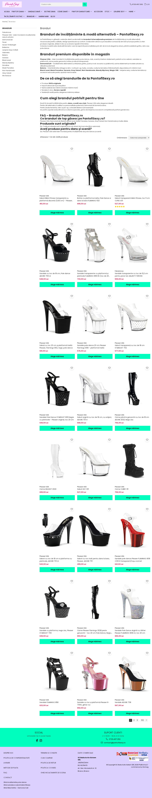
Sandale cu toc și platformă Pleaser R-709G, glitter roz (93, 703)
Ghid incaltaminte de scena (53, 772)
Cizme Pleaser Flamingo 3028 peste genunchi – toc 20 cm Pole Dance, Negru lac (94, 631)
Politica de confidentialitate (17, 758)
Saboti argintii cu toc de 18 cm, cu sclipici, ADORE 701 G (94, 418)
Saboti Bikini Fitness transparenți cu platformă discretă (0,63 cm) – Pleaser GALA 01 (56, 199)
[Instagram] (40, 741)
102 (142, 720)
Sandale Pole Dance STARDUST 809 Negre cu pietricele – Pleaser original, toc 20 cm (57, 418)
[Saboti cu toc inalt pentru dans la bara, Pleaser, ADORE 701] (94, 530)
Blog (53, 16)
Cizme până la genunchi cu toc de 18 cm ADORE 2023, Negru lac (132, 418)
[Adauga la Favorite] (72, 149)
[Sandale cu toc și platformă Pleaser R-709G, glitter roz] (94, 674)
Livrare (7, 762)
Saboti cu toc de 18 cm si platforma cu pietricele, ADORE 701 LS (56, 559)
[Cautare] (85, 4)
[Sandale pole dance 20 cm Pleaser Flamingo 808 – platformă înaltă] (94, 317)
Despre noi (8, 753)
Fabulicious (6, 32)
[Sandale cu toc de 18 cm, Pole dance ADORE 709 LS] (57, 245)
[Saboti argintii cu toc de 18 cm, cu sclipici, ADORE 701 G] (94, 389)
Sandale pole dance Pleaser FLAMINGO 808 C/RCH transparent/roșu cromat (132, 559)
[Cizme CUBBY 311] (132, 461)
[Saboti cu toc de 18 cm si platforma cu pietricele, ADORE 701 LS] (57, 530)
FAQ (5, 772)
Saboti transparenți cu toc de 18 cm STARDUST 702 (130, 346)
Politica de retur (48, 762)
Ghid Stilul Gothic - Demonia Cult (16, 788)
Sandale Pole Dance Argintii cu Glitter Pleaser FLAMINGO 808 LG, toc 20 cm (130, 631)
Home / (5, 21)
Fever (4, 42)
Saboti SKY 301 (83, 489)
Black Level (6, 60)
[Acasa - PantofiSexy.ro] (14, 4)
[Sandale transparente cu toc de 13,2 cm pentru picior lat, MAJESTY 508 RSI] (132, 245)
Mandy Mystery (8, 63)
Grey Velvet (6, 73)
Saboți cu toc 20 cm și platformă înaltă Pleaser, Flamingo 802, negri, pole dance (56, 346)
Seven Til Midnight (9, 45)
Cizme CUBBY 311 (121, 489)
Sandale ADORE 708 (123, 702)
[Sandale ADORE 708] (132, 674)
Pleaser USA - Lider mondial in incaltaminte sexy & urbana (18, 36)
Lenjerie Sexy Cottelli (10, 50)
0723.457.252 (114, 739)
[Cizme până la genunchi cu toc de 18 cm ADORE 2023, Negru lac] (132, 389)
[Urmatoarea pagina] (146, 720)
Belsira (5, 55)
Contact (8, 777)
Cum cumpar (46, 758)
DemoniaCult (7, 40)
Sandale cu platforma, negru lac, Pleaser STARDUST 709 (56, 631)
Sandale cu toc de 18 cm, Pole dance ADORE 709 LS (55, 274)
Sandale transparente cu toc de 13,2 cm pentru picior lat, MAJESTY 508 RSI (131, 274)
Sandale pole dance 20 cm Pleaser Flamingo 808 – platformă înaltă (91, 346)
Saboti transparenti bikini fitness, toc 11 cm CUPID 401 (132, 199)
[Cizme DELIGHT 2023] (57, 461)
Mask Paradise (8, 68)
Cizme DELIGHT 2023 (48, 489)
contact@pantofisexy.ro (114, 742)
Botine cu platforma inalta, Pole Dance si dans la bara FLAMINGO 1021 (94, 199)
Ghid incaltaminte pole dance (15, 782)
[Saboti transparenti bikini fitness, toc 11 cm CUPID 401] (132, 170)
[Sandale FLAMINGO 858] (57, 674)
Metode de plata (11, 767)
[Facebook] (37, 741)
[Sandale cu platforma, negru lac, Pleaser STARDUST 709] (57, 602)
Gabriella (6, 52)
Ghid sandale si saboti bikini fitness (17, 785)
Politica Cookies (48, 767)
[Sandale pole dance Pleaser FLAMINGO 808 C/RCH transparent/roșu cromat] (132, 530)
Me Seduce (6, 75)
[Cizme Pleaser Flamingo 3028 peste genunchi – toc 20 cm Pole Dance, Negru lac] (94, 602)
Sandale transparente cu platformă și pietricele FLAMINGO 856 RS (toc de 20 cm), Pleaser (93, 274)
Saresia (5, 58)
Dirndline (5, 65)
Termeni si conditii (49, 753)
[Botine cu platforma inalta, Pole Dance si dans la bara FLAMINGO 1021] (94, 170)
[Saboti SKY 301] (94, 461)
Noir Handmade (8, 70)
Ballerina (5, 47)
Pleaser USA (44, 196)
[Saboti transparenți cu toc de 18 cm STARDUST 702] (132, 317)
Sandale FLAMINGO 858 (49, 702)
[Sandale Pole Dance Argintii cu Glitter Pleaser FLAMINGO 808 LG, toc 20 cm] (132, 602)
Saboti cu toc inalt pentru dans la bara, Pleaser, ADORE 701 (93, 559)
